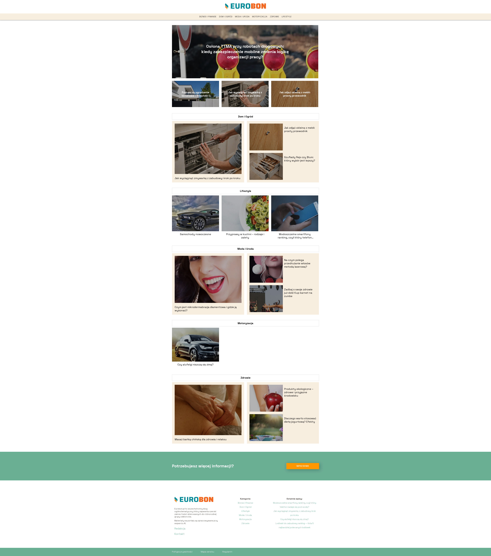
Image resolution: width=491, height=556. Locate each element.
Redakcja (179, 528)
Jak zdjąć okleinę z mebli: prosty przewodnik (294, 94)
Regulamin (227, 551)
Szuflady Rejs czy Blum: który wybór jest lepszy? (299, 159)
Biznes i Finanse (207, 16)
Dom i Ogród (225, 16)
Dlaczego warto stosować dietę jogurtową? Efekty (300, 420)
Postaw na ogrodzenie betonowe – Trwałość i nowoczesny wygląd (195, 94)
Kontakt (179, 534)
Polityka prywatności (182, 551)
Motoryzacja (259, 16)
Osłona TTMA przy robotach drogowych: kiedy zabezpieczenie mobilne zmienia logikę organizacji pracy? (245, 51)
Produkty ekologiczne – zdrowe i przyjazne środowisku (298, 392)
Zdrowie (274, 16)
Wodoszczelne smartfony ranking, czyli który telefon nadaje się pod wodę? (295, 236)
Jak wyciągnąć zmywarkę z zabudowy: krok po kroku (245, 94)
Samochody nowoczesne (195, 234)
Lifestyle (287, 16)
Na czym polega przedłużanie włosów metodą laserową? (297, 263)
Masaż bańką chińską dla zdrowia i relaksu (201, 439)
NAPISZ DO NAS (303, 466)
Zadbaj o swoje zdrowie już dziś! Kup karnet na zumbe (298, 293)
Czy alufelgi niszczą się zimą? (195, 364)
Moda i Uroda (242, 16)
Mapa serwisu (207, 551)
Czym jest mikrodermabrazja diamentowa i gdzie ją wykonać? (206, 308)
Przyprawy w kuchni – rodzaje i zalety (245, 236)
